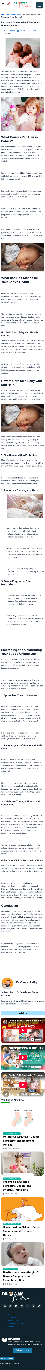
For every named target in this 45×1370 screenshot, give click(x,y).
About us (11, 1315)
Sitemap (11, 1326)
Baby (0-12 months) (14, 14)
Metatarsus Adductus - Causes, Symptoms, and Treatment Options (21, 1140)
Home (3, 14)
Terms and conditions (16, 1323)
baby (20, 659)
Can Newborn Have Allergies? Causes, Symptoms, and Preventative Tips (20, 1276)
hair (20, 83)
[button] (3, 4)
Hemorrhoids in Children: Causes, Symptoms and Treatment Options (22, 1231)
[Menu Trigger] (39, 5)
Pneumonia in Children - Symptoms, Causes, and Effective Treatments (17, 1185)
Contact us (12, 1317)
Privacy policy (13, 1320)
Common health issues (11, 1133)
